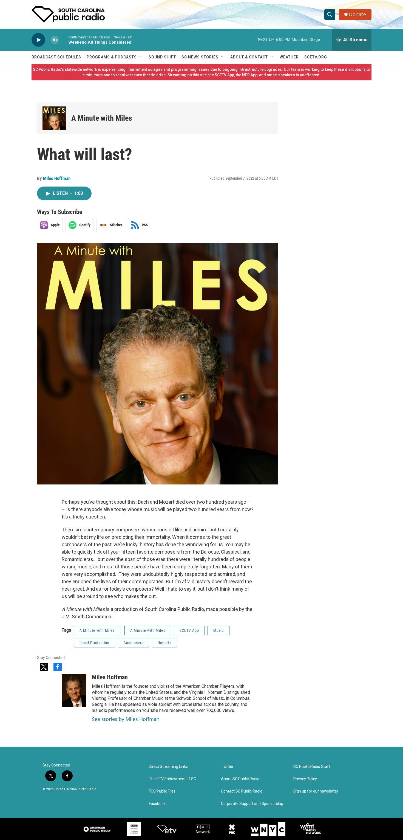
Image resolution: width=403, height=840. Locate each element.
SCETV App (189, 630)
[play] (38, 40)
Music (218, 630)
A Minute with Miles (101, 118)
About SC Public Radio (240, 779)
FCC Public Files (162, 791)
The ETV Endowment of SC (172, 779)
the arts (164, 643)
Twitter (227, 767)
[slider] (63, 40)
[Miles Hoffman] (74, 690)
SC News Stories (199, 57)
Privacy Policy (305, 779)
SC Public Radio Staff (311, 767)
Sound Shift (162, 57)
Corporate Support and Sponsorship (252, 804)
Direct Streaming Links (168, 767)
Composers (133, 643)
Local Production (94, 643)
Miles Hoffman (56, 178)
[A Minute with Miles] (54, 118)
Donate (357, 14)
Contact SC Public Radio (241, 791)
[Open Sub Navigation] (141, 57)
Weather (289, 57)
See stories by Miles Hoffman (126, 719)
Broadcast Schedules (56, 57)
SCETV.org (315, 57)
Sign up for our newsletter (315, 791)
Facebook (157, 804)
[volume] (54, 40)
